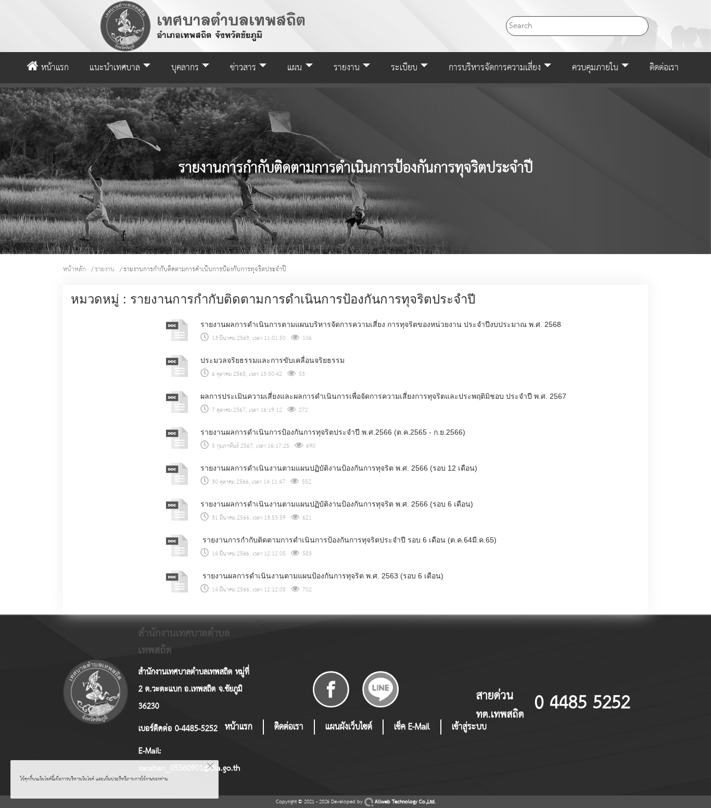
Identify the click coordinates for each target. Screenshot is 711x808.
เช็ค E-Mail (412, 727)
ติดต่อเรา (664, 67)
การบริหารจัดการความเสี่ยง (495, 67)
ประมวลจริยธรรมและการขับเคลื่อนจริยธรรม (272, 360)
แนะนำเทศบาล (115, 67)
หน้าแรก (54, 67)
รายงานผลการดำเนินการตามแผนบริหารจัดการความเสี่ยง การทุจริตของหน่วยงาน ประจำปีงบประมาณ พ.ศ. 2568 (380, 324)
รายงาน (347, 67)
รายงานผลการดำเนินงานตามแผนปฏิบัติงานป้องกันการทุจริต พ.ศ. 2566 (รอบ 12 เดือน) (338, 468)
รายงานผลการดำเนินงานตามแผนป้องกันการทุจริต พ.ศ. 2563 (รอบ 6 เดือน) (321, 576)
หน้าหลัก (74, 269)
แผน (294, 67)
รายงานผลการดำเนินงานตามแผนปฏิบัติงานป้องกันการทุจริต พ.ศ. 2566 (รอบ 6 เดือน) (336, 504)
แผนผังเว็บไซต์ (348, 727)
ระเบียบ (404, 67)
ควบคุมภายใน (595, 67)
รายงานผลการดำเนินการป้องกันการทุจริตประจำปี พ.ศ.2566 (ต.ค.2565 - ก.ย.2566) (332, 432)
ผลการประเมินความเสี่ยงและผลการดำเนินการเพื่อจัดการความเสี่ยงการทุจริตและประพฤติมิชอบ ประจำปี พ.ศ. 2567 (383, 396)
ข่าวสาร (243, 67)
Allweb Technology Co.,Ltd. (404, 802)
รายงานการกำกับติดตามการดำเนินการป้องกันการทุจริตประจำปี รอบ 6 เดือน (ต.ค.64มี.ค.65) (348, 540)
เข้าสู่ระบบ (469, 727)
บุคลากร (185, 67)
